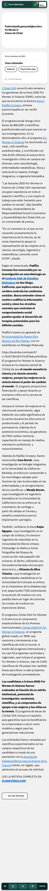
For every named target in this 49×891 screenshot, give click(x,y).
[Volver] (5, 4)
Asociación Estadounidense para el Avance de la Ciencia (24, 761)
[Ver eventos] (32, 886)
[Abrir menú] (13, 886)
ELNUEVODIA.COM (14, 781)
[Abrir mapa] (22, 886)
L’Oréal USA (9, 88)
